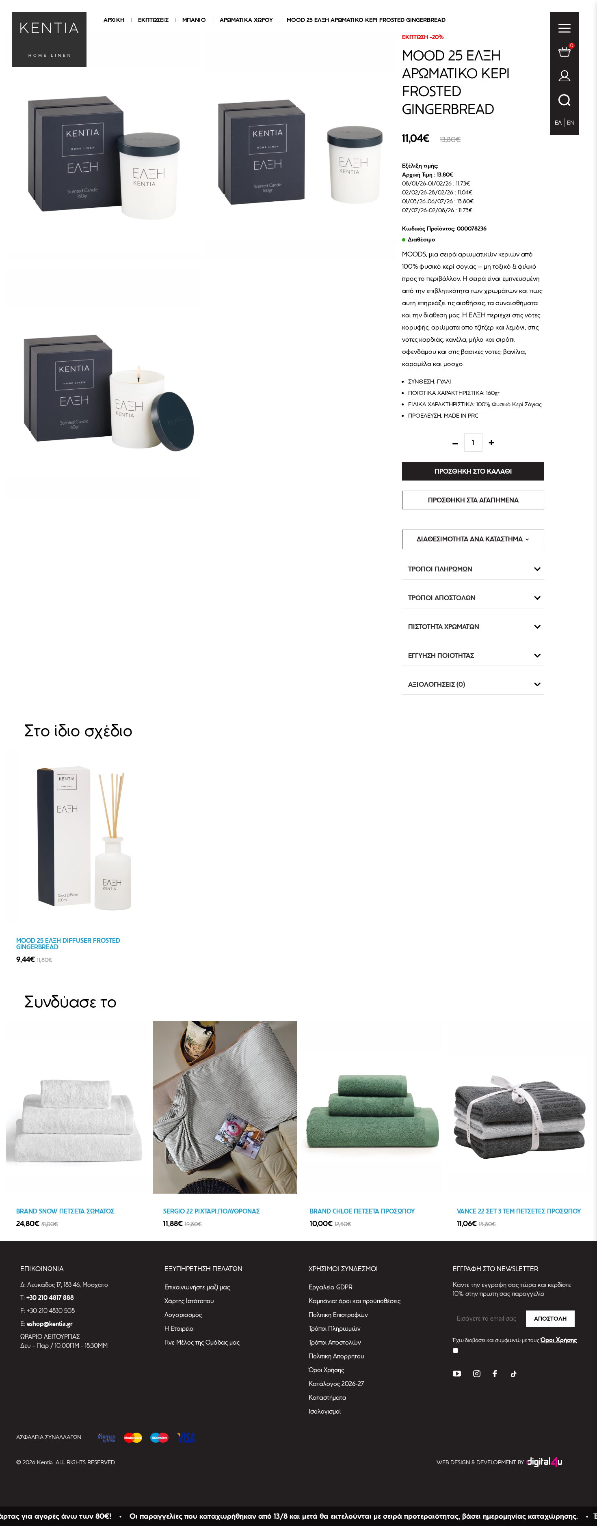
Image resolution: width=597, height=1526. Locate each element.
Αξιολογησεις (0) (436, 684)
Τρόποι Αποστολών (335, 1342)
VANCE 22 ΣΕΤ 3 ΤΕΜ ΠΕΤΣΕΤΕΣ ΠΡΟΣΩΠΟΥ (519, 1211)
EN (570, 122)
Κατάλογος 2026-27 (336, 1384)
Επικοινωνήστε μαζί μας (197, 1287)
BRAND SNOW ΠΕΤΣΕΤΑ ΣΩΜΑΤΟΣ (65, 1211)
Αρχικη (114, 20)
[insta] (476, 1375)
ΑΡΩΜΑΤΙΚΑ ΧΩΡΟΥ (246, 20)
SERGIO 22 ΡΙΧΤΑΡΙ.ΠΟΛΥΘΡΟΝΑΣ (211, 1211)
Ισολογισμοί (325, 1411)
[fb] (495, 1375)
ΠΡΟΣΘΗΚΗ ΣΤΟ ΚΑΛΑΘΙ (473, 471)
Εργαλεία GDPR (331, 1287)
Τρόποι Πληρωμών (335, 1328)
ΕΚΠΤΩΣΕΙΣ (153, 20)
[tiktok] (513, 1375)
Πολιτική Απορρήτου (336, 1356)
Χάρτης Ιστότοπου (189, 1301)
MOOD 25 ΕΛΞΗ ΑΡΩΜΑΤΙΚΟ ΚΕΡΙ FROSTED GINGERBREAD (366, 20)
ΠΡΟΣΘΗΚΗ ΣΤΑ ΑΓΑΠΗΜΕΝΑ (473, 500)
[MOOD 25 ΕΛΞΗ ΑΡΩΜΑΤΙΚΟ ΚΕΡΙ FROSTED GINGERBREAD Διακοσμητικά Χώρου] (103, 145)
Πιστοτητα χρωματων (443, 627)
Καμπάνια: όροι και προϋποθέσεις (354, 1301)
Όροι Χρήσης (326, 1370)
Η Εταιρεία (179, 1328)
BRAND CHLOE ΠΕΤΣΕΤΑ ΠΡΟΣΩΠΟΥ (362, 1211)
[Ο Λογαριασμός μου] (564, 77)
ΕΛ (558, 122)
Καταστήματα (327, 1397)
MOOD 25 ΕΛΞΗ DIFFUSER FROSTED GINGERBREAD (68, 944)
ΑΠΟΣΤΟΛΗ (550, 1318)
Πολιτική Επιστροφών (338, 1315)
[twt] (457, 1375)
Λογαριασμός (183, 1315)
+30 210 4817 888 (50, 1298)
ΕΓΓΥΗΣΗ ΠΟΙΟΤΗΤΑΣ (441, 655)
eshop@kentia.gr (50, 1324)
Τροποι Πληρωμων (440, 569)
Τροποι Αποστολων (442, 598)
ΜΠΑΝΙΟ (194, 20)
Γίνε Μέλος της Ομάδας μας (202, 1342)
